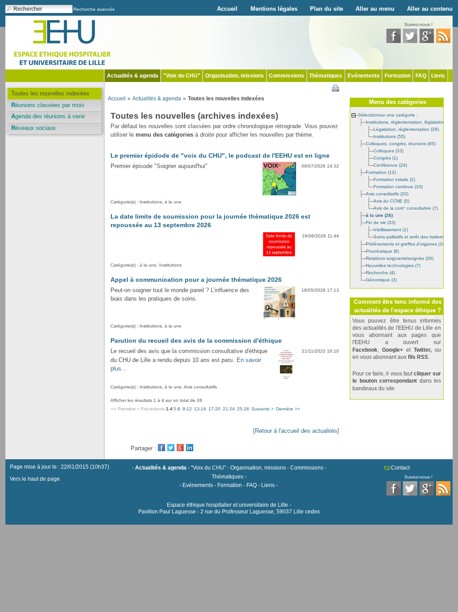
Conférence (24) (390, 164)
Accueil (227, 8)
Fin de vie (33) (380, 222)
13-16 (200, 408)
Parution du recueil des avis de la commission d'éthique (196, 340)
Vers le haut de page (35, 479)
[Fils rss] (443, 41)
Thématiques (325, 75)
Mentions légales (273, 8)
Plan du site (326, 8)
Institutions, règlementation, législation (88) (410, 121)
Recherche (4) (380, 272)
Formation (398, 75)
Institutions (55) (389, 136)
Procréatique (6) (382, 250)
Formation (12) (381, 171)
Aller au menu (375, 8)
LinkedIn (189, 447)
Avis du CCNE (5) (391, 200)
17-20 (214, 408)
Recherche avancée (94, 9)
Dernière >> (288, 408)
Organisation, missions (234, 75)
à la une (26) (379, 214)
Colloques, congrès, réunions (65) (401, 143)
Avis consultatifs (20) (387, 193)
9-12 (187, 408)
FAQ (421, 75)
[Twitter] (410, 41)
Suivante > (262, 408)
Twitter (170, 447)
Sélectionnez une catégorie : (388, 114)
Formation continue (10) (398, 186)
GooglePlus (180, 447)
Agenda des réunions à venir (48, 116)
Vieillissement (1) (390, 229)
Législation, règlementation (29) (406, 128)
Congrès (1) (385, 157)
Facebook (161, 447)
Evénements (364, 75)
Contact (400, 467)
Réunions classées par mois (48, 105)
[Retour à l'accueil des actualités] (296, 430)
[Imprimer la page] (335, 88)
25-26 (243, 408)
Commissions (286, 75)
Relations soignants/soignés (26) (399, 257)
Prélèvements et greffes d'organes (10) (406, 243)
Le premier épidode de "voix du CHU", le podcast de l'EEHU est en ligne (220, 155)
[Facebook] (393, 41)
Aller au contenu (430, 8)
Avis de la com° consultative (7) (405, 207)
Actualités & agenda (132, 75)
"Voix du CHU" (181, 75)
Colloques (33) (388, 150)
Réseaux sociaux (33, 128)
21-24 (229, 408)
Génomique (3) (381, 279)
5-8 (177, 408)
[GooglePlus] (427, 41)
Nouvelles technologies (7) (393, 265)
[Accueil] (62, 42)
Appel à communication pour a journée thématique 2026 (196, 279)
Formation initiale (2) (394, 179)
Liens (438, 75)
